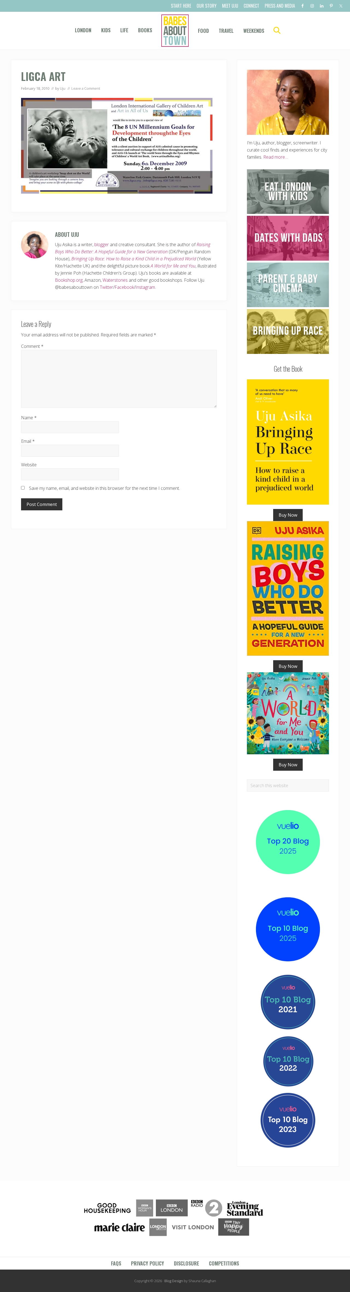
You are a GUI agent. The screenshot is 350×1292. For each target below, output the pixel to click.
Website (29, 465)
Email (28, 441)
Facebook (124, 287)
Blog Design (173, 1280)
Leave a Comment (85, 88)
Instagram (145, 287)
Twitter (106, 287)
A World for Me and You (173, 266)
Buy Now (288, 515)
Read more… (275, 157)
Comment (32, 346)
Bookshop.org (69, 280)
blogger (101, 244)
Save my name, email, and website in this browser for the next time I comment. (104, 488)
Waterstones (115, 280)
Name (29, 418)
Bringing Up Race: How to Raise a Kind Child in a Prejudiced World (133, 259)
